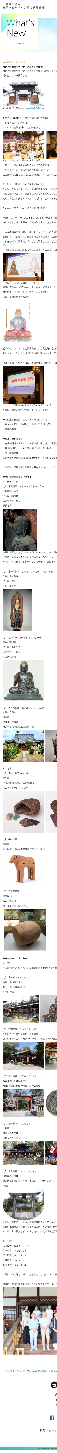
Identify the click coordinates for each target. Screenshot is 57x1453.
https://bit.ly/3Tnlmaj (35, 108)
